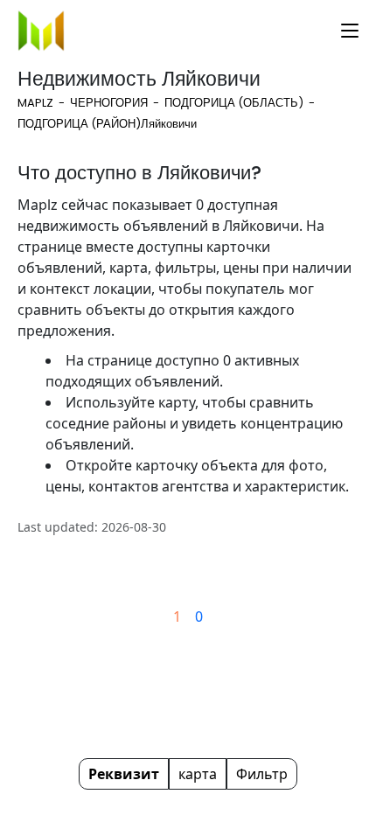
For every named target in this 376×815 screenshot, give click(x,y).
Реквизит (123, 774)
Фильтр (262, 774)
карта (197, 774)
